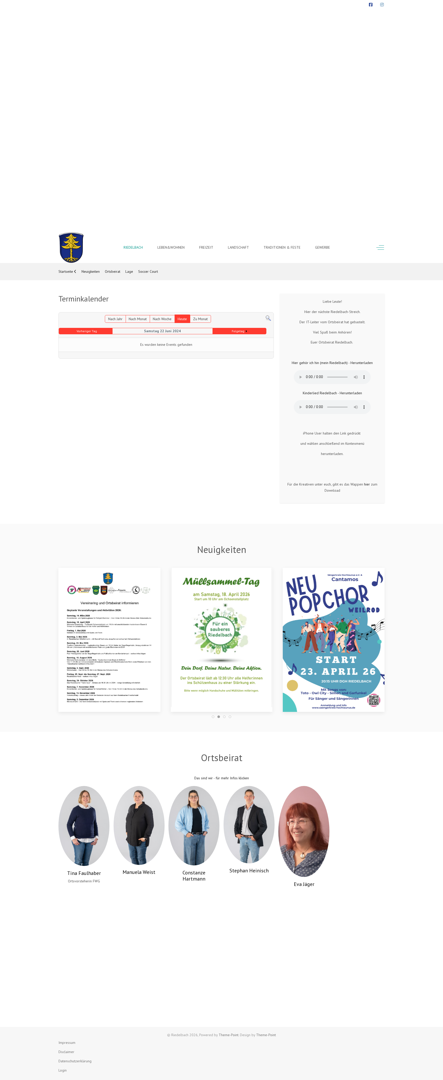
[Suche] (268, 318)
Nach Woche (162, 319)
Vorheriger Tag (87, 331)
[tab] (213, 716)
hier (367, 484)
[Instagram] (382, 4)
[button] (109, 639)
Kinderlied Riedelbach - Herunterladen (332, 393)
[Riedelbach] (71, 247)
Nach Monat (138, 319)
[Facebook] (370, 4)
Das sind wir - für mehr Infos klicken (221, 778)
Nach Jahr (115, 319)
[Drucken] (271, 309)
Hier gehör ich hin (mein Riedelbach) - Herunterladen (332, 362)
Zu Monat (200, 319)
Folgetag (238, 331)
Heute (182, 319)
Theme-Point (228, 1035)
